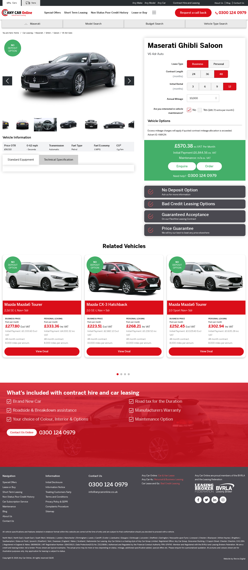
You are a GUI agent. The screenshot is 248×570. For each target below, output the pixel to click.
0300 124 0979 (232, 12)
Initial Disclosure (54, 482)
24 (193, 74)
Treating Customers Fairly (58, 492)
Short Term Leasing (76, 12)
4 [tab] (129, 374)
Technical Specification (58, 159)
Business (197, 64)
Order (209, 166)
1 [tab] (118, 374)
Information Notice (55, 487)
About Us (218, 3)
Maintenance (9, 506)
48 (221, 74)
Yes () (218, 110)
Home (16, 33)
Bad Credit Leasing (170, 483)
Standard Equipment (21, 159)
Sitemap (50, 511)
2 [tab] (121, 374)
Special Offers (52, 12)
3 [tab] (125, 374)
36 (207, 74)
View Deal (42, 351)
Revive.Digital (239, 559)
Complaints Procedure (57, 506)
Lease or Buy (139, 12)
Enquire (182, 166)
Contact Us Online (21, 432)
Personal (219, 64)
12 (229, 86)
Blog (228, 3)
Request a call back (193, 12)
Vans (33, 3)
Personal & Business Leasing (168, 479)
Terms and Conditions (57, 496)
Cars (14, 3)
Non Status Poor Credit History (109, 12)
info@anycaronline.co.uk (103, 492)
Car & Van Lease (166, 475)
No (194, 110)
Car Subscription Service (15, 501)
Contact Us (238, 3)
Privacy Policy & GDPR (57, 501)
